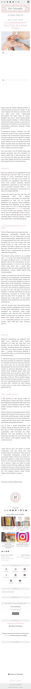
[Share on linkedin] (8, 551)
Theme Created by (15, 687)
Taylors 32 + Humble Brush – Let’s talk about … (22, 529)
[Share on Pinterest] (6, 551)
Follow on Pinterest (16, 674)
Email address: (15, 606)
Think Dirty (19, 208)
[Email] (26, 510)
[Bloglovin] (15, 2)
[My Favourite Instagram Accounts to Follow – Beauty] (23, 537)
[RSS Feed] (23, 510)
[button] (29, 2)
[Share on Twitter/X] (4, 551)
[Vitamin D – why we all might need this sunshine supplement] (8, 521)
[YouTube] (10, 2)
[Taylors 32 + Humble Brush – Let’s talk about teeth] (23, 521)
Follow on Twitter (16, 626)
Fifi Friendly (17, 684)
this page (7, 635)
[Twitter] (2, 2)
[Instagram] (4, 2)
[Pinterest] (7, 2)
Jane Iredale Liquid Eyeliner (23, 557)
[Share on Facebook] (2, 551)
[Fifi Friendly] (15, 8)
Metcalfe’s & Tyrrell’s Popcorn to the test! (7, 558)
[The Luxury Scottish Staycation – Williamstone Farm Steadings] (8, 537)
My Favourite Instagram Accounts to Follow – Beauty (22, 544)
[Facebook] (13, 2)
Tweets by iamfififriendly (15, 623)
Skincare (20, 19)
